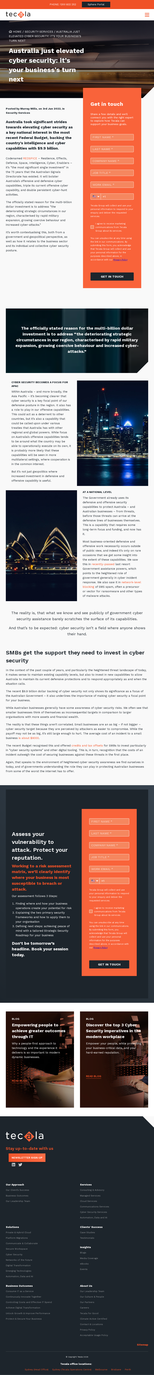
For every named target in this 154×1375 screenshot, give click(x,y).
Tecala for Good (89, 1313)
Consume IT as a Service (20, 1291)
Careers (84, 1307)
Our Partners (87, 1302)
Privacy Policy (87, 1329)
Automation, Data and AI (93, 1217)
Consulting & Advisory (92, 1190)
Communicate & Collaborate (22, 1243)
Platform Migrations (17, 1238)
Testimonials (87, 1238)
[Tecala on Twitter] (20, 1165)
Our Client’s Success (17, 1190)
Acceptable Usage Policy (94, 1335)
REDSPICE (30, 158)
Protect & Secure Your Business (24, 1318)
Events (84, 1269)
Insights (85, 1247)
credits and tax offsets (87, 745)
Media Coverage (89, 1258)
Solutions (12, 1226)
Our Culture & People (92, 1296)
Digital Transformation (18, 1265)
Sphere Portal (96, 4)
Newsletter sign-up (27, 1157)
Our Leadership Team (18, 1201)
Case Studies (87, 1232)
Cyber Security (14, 1254)
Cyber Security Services (93, 1212)
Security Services (39, 31)
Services (86, 1184)
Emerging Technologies (18, 1271)
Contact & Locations (91, 1324)
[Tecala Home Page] (18, 14)
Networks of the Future (19, 1260)
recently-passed (103, 564)
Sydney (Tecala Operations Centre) (71, 1369)
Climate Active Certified (93, 1318)
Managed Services (90, 1195)
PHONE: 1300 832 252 (63, 4)
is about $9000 (29, 738)
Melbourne (101, 1369)
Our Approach (15, 1184)
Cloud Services (88, 1201)
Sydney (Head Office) (35, 1369)
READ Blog (19, 1080)
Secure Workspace (17, 1249)
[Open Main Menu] (147, 14)
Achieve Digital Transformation (23, 1307)
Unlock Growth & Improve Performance (28, 1313)
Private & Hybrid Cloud (18, 1232)
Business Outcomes (17, 1195)
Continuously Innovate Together (23, 1296)
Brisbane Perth (121, 1369)
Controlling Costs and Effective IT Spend (29, 1302)
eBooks (84, 1263)
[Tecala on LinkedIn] (13, 1165)
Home (17, 31)
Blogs (83, 1252)
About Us (86, 1285)
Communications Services (94, 1206)
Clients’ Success (91, 1226)
